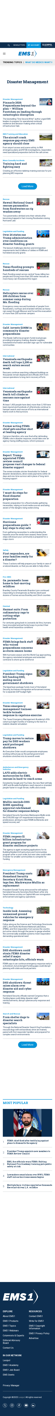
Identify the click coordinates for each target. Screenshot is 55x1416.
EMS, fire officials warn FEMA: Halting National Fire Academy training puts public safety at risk (29, 1164)
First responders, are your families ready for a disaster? (18, 556)
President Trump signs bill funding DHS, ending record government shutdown (18, 678)
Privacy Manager (11, 1385)
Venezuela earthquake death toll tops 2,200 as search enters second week (17, 363)
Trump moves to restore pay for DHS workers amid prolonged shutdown (18, 743)
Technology (8, 908)
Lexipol (21, 1397)
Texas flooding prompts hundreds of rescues (18, 268)
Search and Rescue (11, 1014)
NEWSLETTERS (19, 45)
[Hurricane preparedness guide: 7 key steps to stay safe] (43, 521)
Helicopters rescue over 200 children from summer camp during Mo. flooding (18, 297)
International (8, 356)
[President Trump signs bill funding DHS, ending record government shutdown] (43, 673)
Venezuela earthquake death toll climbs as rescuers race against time (17, 396)
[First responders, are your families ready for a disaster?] (43, 552)
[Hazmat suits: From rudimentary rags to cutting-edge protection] (43, 608)
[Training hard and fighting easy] (45, 163)
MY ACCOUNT (33, 45)
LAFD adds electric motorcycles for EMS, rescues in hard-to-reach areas (22, 775)
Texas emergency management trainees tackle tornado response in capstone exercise (22, 710)
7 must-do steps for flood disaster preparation (15, 495)
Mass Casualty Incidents (14, 160)
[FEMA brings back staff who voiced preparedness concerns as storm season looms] (43, 640)
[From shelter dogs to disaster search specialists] (43, 1016)
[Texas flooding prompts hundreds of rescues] (43, 266)
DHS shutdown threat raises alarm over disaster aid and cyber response (17, 987)
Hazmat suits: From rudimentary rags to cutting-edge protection (16, 614)
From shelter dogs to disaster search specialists (16, 1020)
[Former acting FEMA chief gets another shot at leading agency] (43, 425)
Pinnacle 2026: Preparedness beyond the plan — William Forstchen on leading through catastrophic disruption (22, 108)
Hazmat (6, 606)
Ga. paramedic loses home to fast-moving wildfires (16, 583)
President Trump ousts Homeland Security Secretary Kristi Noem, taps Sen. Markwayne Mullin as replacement (23, 879)
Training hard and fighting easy (15, 165)
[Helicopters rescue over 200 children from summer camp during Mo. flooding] (43, 292)
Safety (5, 550)
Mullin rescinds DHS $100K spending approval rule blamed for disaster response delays (21, 806)
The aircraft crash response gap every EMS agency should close (18, 140)
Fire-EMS (7, 577)
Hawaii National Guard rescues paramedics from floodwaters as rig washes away (18, 207)
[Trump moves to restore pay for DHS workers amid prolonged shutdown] (43, 737)
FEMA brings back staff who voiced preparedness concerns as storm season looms (18, 646)
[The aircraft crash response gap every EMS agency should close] (45, 136)
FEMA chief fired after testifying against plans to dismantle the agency (28, 1142)
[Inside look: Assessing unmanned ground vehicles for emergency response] (43, 910)
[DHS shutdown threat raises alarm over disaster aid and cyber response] (43, 981)
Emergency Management (14, 870)
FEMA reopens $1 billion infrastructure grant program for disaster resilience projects (20, 841)
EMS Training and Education (15, 134)
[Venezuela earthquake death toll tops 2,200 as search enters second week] (43, 358)
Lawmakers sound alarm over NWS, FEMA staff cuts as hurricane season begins (28, 1176)
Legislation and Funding (13, 231)
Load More (27, 186)
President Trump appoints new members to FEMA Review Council (28, 1152)
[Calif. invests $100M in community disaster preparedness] (43, 326)
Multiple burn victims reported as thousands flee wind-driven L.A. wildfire (29, 1186)
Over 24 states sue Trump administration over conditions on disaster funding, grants (18, 239)
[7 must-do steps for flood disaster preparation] (43, 492)
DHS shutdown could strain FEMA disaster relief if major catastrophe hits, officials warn (23, 955)
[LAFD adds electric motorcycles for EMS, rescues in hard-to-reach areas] (43, 769)
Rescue (6, 199)
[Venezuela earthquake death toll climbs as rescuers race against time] (43, 390)
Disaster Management (13, 99)
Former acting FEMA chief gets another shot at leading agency (18, 429)
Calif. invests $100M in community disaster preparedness (17, 330)
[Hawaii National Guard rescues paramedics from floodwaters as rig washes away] (43, 201)
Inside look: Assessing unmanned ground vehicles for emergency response (18, 915)
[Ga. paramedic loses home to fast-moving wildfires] (43, 579)
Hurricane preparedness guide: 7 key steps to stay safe (17, 525)
